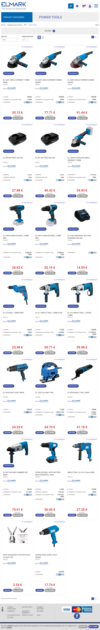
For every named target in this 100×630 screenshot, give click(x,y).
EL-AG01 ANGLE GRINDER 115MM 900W (16, 81)
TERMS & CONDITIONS (11, 608)
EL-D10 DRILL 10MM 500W (13, 313)
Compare (19, 118)
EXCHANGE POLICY (13, 615)
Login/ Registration (90, 5)
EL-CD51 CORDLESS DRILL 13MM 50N (48, 237)
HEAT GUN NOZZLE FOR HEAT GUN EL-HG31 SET (16, 556)
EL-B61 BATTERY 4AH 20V (45, 158)
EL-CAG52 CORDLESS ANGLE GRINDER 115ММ (79, 159)
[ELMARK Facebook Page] (77, 618)
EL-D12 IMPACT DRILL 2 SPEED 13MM (79, 314)
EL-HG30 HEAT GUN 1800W (13, 393)
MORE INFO (82, 626)
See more (7, 118)
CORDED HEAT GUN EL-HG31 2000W (46, 556)
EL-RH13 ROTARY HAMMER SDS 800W (15, 473)
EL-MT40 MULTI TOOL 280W (78, 393)
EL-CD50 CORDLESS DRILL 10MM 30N (16, 237)
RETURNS (40, 611)
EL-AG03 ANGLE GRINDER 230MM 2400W (81, 81)
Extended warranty (26, 612)
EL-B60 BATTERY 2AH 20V (13, 158)
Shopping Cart (83, 6)
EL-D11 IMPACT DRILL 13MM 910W (48, 313)
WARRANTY (11, 611)
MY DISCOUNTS (77, 6)
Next (97, 37)
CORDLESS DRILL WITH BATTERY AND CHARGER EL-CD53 (48, 473)
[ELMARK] (13, 6)
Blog (38, 615)
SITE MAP (10, 617)
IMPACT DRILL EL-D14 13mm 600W (81, 472)
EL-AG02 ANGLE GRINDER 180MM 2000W (48, 81)
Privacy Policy (27, 615)
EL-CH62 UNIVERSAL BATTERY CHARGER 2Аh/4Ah (79, 237)
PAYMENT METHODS (40, 608)
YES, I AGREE (93, 626)
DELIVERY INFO (27, 607)
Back (97, 25)
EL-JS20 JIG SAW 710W (44, 393)
